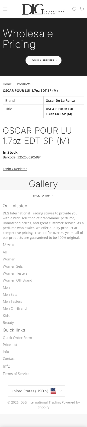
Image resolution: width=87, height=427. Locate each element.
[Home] (43, 9)
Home (7, 84)
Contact (9, 358)
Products (24, 84)
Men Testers (12, 301)
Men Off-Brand (15, 308)
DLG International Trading (40, 402)
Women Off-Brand (17, 280)
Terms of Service (16, 373)
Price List (10, 344)
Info (6, 351)
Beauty (8, 322)
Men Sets (10, 294)
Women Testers (15, 273)
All (5, 252)
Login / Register (15, 169)
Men (6, 287)
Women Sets (13, 266)
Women (9, 259)
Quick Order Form (17, 337)
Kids (6, 315)
